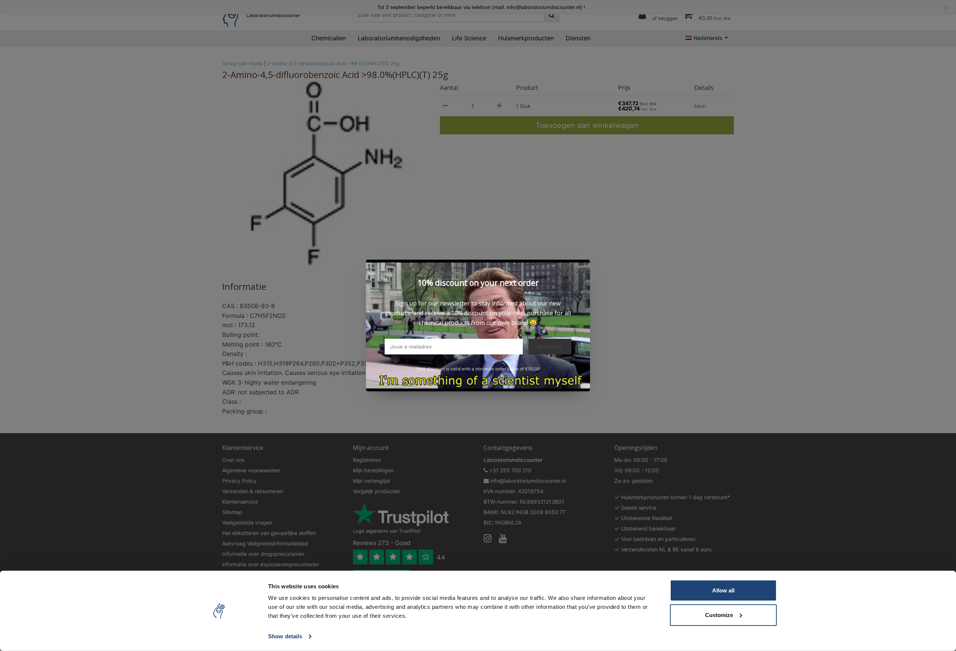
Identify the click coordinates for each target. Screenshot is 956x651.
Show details (285, 636)
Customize (719, 614)
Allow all (723, 590)
